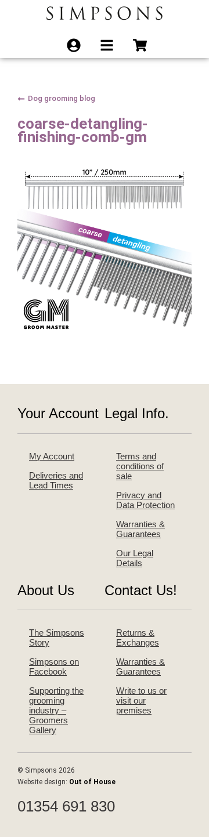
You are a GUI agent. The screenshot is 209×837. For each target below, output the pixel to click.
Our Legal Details (134, 558)
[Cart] (143, 45)
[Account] (77, 45)
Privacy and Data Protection (145, 500)
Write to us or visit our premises (141, 700)
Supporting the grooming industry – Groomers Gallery (56, 710)
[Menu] (110, 45)
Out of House (92, 782)
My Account (51, 456)
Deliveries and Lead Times (56, 480)
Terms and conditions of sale (140, 466)
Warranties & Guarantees (140, 529)
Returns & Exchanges (137, 637)
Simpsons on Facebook (54, 666)
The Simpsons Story (56, 637)
